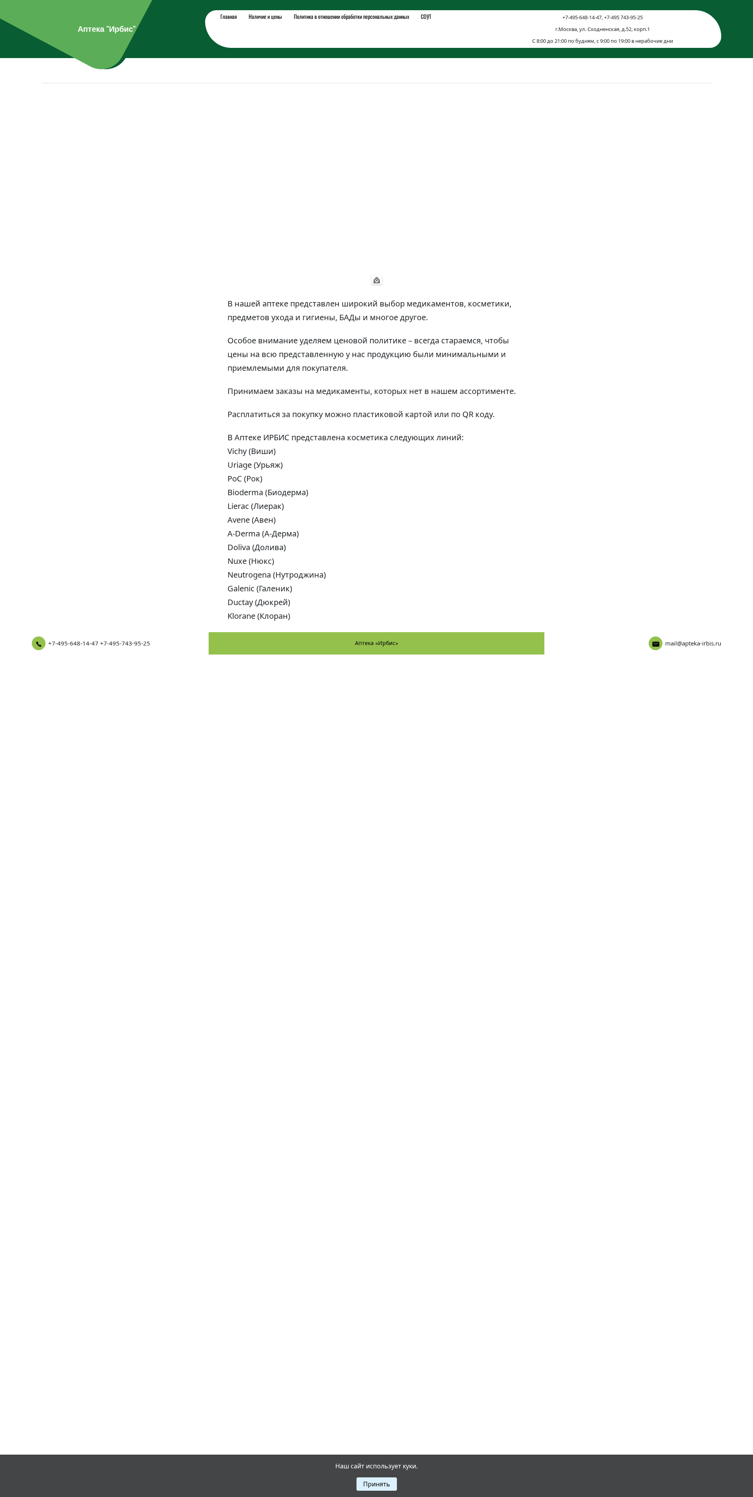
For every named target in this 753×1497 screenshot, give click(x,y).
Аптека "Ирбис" (107, 29)
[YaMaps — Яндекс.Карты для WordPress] (376, 279)
